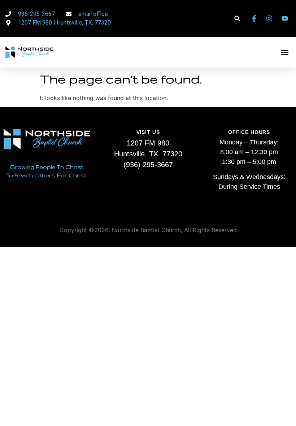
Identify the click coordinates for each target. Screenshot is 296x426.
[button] (237, 18)
